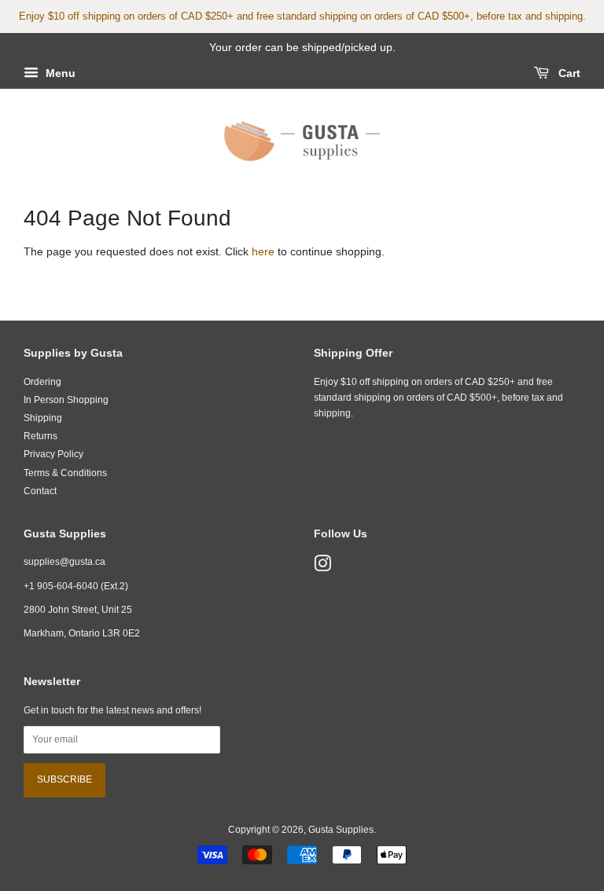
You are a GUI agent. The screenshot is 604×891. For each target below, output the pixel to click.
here (263, 251)
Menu (59, 73)
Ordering (42, 381)
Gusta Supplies (341, 829)
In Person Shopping (66, 399)
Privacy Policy (53, 454)
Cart (567, 73)
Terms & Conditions (65, 473)
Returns (40, 436)
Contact (40, 491)
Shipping (43, 418)
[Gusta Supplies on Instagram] (322, 567)
